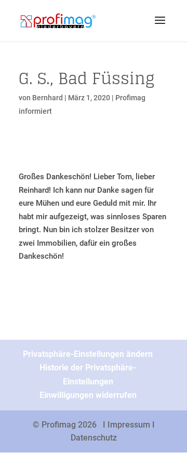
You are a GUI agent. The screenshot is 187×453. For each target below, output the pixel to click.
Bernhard (47, 98)
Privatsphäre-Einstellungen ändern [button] (88, 354)
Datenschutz (94, 438)
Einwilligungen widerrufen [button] (88, 395)
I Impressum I (129, 425)
